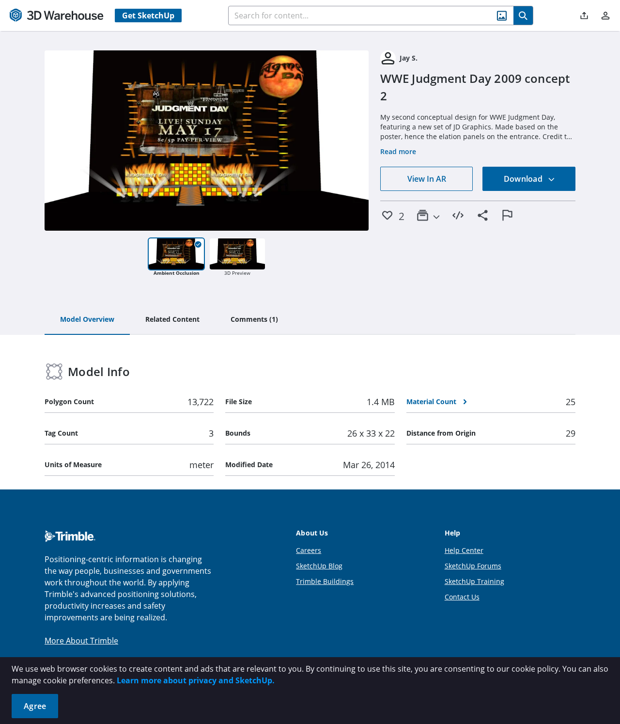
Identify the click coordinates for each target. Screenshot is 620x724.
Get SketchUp (148, 15)
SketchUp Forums (473, 565)
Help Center (464, 550)
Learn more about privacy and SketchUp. (196, 680)
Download (524, 178)
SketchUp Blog (319, 565)
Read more (398, 151)
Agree (35, 706)
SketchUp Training (474, 581)
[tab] (87, 320)
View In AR (426, 178)
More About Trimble (81, 640)
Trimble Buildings (325, 581)
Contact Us (462, 596)
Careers (308, 550)
